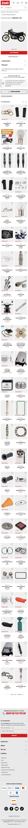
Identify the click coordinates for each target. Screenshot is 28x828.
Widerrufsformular (5, 767)
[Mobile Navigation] (2, 7)
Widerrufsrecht (4, 765)
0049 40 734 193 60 (16, 713)
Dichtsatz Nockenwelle (21, 513)
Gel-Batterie (7, 396)
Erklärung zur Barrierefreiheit (7, 769)
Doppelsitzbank (20, 611)
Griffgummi (7, 467)
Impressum (3, 758)
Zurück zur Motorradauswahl (9, 14)
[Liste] (25, 102)
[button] (25, 7)
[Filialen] (14, 3)
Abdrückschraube (20, 467)
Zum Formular (8, 85)
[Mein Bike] (18, 3)
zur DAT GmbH (21, 77)
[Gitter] (23, 101)
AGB (2, 760)
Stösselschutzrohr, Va (7, 419)
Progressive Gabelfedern (21, 318)
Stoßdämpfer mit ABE (20, 660)
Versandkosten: (6, 821)
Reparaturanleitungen (7, 148)
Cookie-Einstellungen (6, 774)
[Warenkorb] (26, 3)
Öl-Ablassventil (21, 294)
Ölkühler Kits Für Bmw (20, 490)
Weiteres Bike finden (13, 56)
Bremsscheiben (7, 537)
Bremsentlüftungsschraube (21, 270)
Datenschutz (4, 762)
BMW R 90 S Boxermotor (7, 245)
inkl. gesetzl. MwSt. (10, 820)
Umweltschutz (4, 772)
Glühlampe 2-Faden (21, 148)
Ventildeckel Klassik (21, 396)
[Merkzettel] (22, 3)
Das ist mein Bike (14, 52)
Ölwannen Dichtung (21, 419)
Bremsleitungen (7, 294)
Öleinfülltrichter (7, 513)
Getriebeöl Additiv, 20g (20, 686)
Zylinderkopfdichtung (20, 442)
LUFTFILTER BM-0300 (20, 537)
